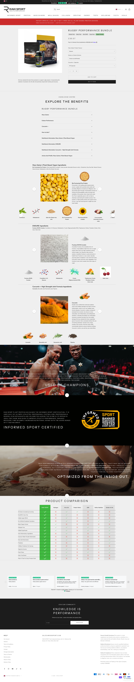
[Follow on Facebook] (4, 669)
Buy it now (92, 81)
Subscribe (79, 622)
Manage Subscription (9, 652)
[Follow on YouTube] (12, 669)
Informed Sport (14, 15)
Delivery (6, 641)
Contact (5, 649)
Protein (27, 15)
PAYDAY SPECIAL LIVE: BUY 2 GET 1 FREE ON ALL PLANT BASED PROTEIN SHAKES (67, 21)
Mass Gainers (39, 15)
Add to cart (92, 77)
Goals (124, 15)
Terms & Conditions (8, 644)
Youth (116, 15)
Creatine (77, 15)
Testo (95, 15)
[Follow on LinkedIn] (20, 669)
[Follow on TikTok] (16, 669)
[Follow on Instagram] (8, 669)
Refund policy (7, 657)
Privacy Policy (7, 646)
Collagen (66, 15)
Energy (87, 15)
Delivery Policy (7, 662)
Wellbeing (105, 15)
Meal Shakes (53, 15)
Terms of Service (8, 654)
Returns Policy (7, 659)
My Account (6, 639)
